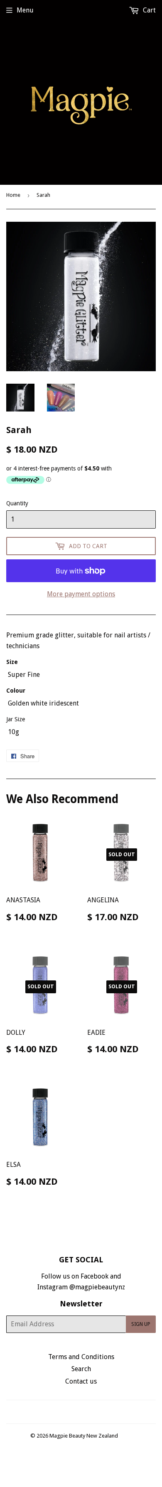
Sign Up (140, 1324)
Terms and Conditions (81, 1357)
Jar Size (15, 719)
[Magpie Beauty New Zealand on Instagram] (86, 1412)
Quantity (17, 503)
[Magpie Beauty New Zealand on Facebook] (72, 1412)
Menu (25, 10)
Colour (15, 690)
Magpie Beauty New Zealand (83, 1436)
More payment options (81, 594)
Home (13, 195)
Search (81, 1369)
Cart (148, 10)
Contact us (81, 1381)
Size (12, 662)
